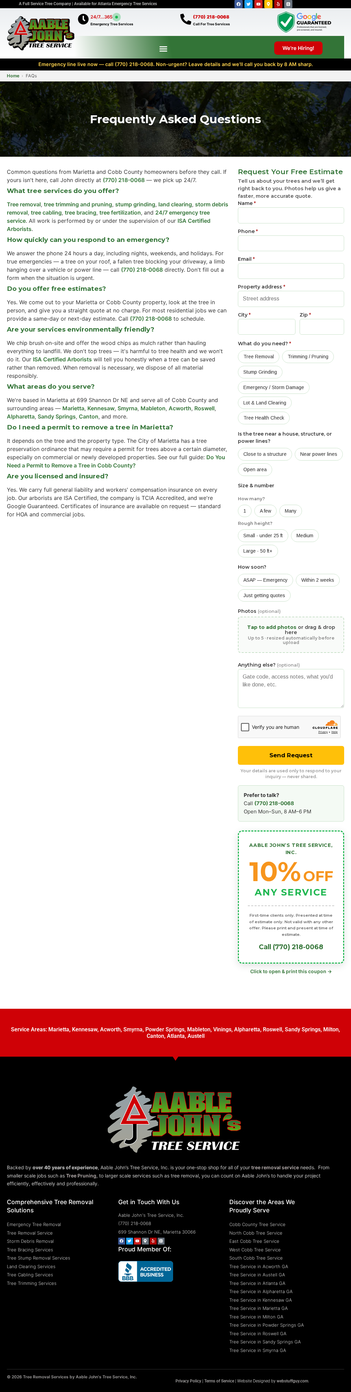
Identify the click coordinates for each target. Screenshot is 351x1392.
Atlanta (176, 1036)
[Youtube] (258, 4)
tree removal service (275, 1167)
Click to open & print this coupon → (291, 971)
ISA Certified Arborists (62, 359)
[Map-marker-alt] (268, 4)
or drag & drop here (291, 634)
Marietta (73, 408)
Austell (196, 1036)
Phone (248, 231)
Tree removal (24, 204)
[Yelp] (278, 4)
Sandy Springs (57, 416)
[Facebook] (238, 4)
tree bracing (80, 212)
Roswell (204, 408)
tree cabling (46, 212)
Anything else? (269, 664)
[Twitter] (248, 4)
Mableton (153, 408)
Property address (261, 286)
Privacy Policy (188, 1381)
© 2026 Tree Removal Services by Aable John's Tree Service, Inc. (72, 1376)
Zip (305, 314)
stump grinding (135, 204)
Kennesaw (100, 408)
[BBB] (161, 1241)
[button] (163, 49)
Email (246, 259)
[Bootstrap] (288, 4)
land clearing (175, 204)
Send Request (291, 755)
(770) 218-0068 (211, 17)
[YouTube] (137, 1241)
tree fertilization (120, 212)
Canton (88, 416)
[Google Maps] (145, 1241)
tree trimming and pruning (78, 204)
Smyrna (127, 408)
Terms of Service (219, 1381)
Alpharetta (21, 416)
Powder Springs (164, 1029)
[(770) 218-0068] (185, 19)
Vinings (222, 1029)
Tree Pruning (81, 1175)
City (244, 314)
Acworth (180, 408)
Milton (331, 1029)
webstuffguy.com (292, 1381)
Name (247, 203)
